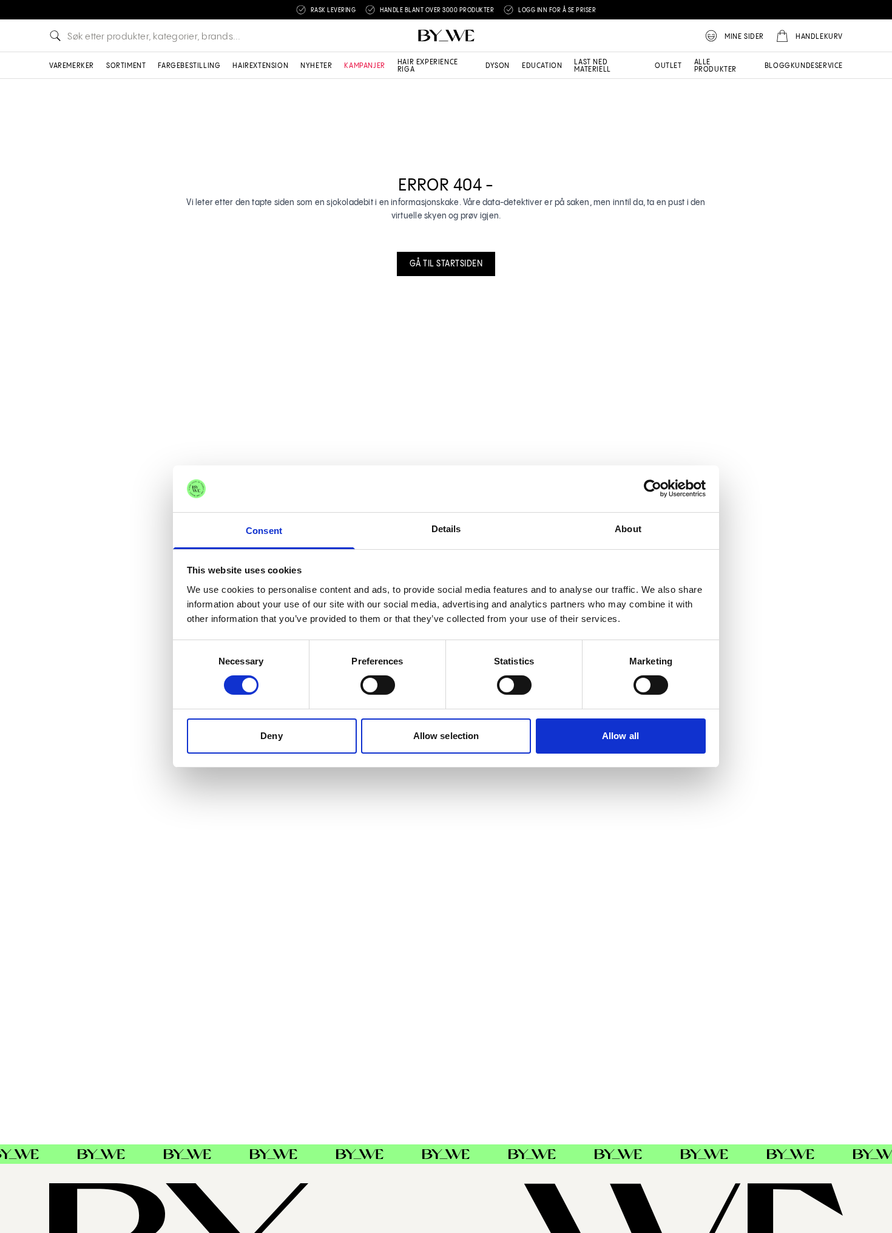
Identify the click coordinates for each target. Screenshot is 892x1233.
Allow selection (446, 736)
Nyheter (316, 66)
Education (542, 66)
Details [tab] (446, 529)
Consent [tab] (264, 530)
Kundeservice (817, 66)
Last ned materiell (592, 65)
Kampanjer (364, 66)
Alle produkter (715, 65)
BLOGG (778, 66)
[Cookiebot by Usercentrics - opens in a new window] (653, 488)
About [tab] (628, 529)
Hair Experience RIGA (427, 65)
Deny (271, 736)
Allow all (620, 736)
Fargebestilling (189, 66)
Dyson (497, 66)
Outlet (668, 66)
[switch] (377, 685)
